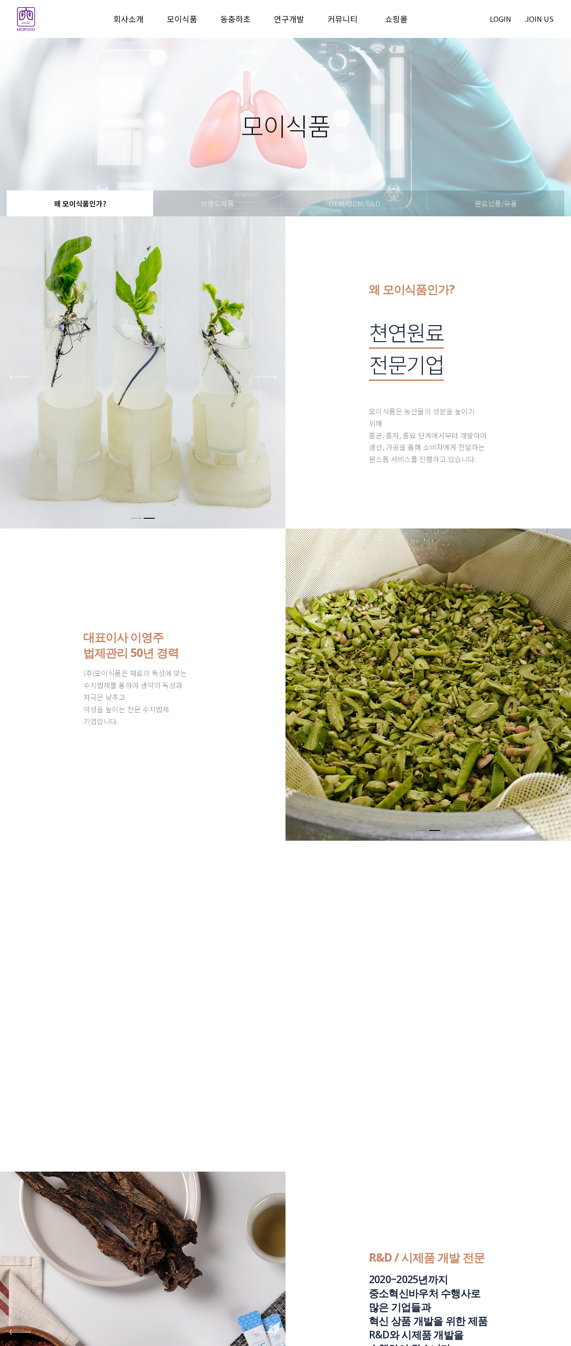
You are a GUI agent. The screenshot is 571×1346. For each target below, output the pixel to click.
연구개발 (289, 19)
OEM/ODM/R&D (354, 203)
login (500, 18)
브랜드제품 (217, 203)
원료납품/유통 (496, 203)
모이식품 (182, 19)
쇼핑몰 (396, 19)
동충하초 (235, 19)
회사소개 (128, 19)
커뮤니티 (342, 19)
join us (539, 18)
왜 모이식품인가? (80, 203)
